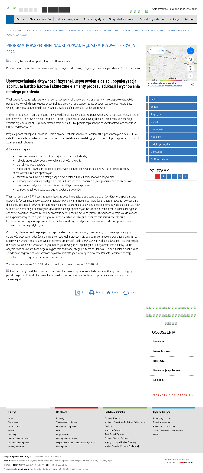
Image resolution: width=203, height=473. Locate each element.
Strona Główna (21, 10)
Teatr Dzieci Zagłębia (114, 434)
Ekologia (158, 379)
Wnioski (11, 418)
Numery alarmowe (16, 446)
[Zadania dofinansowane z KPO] (160, 308)
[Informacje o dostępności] (50, 10)
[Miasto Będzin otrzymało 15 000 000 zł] (163, 308)
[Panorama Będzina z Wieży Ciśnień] (176, 308)
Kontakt (35, 10)
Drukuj (95, 291)
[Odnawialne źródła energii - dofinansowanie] (147, 315)
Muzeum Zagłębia (113, 430)
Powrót (111, 291)
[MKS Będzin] (163, 315)
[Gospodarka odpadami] (166, 315)
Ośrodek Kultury (112, 418)
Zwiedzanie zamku (161, 422)
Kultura (154, 99)
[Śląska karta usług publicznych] (176, 315)
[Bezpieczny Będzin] (195, 315)
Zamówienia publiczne (66, 422)
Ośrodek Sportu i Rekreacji (117, 438)
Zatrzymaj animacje (44, 10)
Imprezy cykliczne (161, 418)
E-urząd (154, 121)
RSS (31, 10)
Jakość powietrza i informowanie (168, 430)
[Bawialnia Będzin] (185, 315)
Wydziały (12, 434)
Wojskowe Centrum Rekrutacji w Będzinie (75, 442)
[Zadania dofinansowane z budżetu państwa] (166, 323)
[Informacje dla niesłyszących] (61, 10)
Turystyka (156, 114)
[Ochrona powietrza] (169, 308)
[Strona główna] (10, 19)
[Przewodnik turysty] (179, 308)
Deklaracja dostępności (18, 442)
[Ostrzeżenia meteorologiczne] (173, 308)
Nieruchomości (162, 351)
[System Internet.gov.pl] (176, 323)
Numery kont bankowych (67, 438)
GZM (155, 434)
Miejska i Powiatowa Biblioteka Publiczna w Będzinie (125, 424)
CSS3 (143, 460)
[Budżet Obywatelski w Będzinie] (185, 308)
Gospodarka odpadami (66, 426)
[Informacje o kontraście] (67, 10)
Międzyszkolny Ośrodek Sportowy (120, 442)
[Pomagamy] (169, 315)
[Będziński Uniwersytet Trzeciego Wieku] (150, 315)
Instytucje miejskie (160, 144)
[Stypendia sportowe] (195, 308)
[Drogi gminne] (188, 308)
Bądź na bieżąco (159, 159)
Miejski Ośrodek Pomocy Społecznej (122, 446)
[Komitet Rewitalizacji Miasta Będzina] (182, 315)
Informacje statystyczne (19, 438)
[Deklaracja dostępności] (56, 10)
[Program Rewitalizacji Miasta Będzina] (179, 315)
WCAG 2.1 (153, 460)
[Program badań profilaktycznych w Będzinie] (154, 308)
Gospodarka (157, 129)
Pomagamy (61, 446)
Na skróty (156, 136)
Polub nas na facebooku (164, 426)
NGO (58, 430)
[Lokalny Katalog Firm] (173, 315)
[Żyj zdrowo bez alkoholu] (166, 308)
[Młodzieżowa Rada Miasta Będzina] (150, 308)
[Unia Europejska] (14, 8)
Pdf (79, 291)
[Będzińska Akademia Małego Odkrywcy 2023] (154, 315)
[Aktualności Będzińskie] (182, 308)
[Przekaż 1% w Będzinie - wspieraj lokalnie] (173, 323)
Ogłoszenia (156, 151)
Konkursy (159, 341)
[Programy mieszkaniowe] (160, 315)
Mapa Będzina (62, 434)
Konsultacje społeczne (166, 370)
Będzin (154, 106)
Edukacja (158, 360)
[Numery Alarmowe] (169, 323)
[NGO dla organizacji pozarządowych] (147, 308)
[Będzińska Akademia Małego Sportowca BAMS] (157, 315)
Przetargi (60, 418)
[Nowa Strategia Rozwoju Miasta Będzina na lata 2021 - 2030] (192, 315)
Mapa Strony (26, 10)
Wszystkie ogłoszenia (172, 395)
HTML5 (139, 460)
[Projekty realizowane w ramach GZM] (192, 308)
